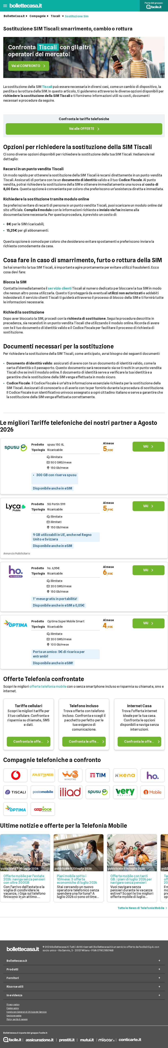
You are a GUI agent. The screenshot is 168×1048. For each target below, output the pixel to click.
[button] (5, 5)
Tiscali (55, 16)
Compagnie (38, 16)
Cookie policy (13, 1008)
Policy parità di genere (17, 1019)
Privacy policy (13, 1004)
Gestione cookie (14, 1015)
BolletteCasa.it (14, 16)
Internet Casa (139, 706)
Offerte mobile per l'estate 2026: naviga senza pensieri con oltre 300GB (24, 879)
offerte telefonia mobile (48, 686)
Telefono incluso (84, 706)
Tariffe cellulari (28, 706)
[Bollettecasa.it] (25, 8)
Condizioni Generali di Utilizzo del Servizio (27, 1012)
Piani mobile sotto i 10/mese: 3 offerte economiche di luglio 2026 (77, 879)
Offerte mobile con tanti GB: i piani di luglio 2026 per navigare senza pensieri (131, 879)
